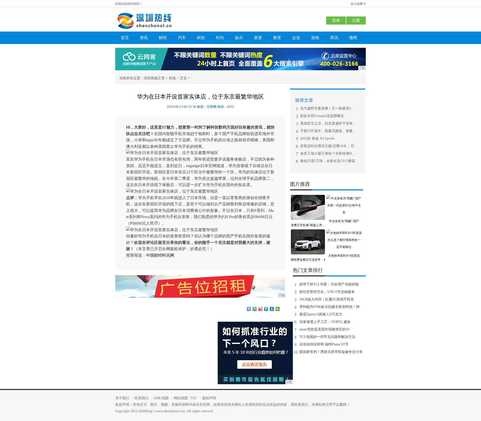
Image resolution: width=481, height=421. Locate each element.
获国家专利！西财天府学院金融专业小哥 (331, 352)
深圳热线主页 (154, 78)
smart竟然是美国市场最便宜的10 (324, 329)
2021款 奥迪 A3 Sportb (317, 138)
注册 (356, 20)
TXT (193, 398)
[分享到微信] (278, 309)
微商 (353, 38)
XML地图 (161, 398)
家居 (258, 38)
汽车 (182, 38)
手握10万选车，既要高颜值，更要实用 (328, 131)
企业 (296, 38)
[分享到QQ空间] (255, 309)
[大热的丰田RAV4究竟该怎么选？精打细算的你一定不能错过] (344, 233)
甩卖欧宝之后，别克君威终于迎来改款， (328, 123)
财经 (163, 38)
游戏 (315, 38)
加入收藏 (356, 4)
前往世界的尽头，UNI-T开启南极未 (327, 292)
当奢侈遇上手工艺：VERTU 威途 (324, 322)
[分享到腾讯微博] (266, 309)
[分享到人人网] (272, 309)
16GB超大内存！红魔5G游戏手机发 (326, 299)
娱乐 (239, 38)
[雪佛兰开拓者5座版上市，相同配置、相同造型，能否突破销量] (308, 198)
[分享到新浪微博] (260, 309)
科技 (201, 38)
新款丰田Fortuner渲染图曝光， (323, 116)
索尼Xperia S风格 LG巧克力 (320, 314)
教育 (277, 38)
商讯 (334, 38)
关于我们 (122, 398)
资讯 (144, 38)
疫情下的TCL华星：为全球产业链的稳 (329, 284)
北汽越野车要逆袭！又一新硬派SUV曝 (328, 108)
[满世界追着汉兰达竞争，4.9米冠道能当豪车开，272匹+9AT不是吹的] (308, 233)
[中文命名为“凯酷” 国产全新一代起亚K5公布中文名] (344, 198)
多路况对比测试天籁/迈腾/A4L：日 (327, 146)
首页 (125, 38)
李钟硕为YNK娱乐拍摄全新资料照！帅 (329, 307)
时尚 (220, 38)
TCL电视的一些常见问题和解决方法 (327, 337)
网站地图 (181, 398)
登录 (336, 20)
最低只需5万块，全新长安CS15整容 (327, 161)
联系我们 (142, 398)
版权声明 (209, 398)
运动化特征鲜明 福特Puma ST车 (324, 344)
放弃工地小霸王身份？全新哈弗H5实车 (328, 153)
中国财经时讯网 (160, 255)
